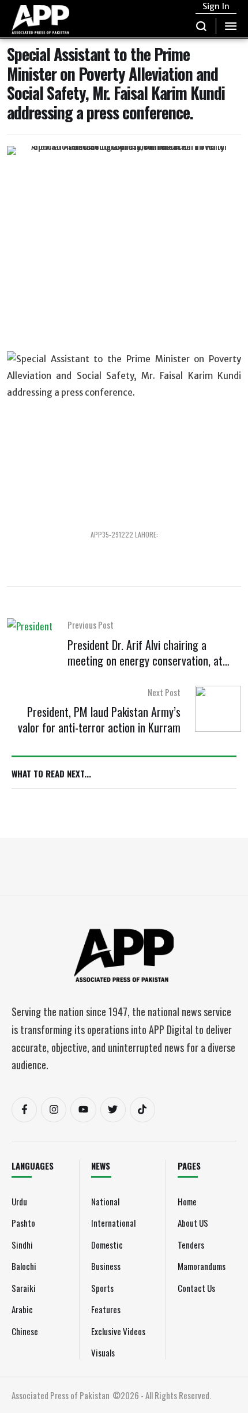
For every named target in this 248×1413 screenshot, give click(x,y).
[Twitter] (113, 1109)
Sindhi (22, 1244)
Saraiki (24, 1288)
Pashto (23, 1222)
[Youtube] (83, 1109)
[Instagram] (53, 1109)
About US (193, 1222)
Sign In (216, 6)
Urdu (19, 1201)
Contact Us (196, 1288)
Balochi (24, 1266)
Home (187, 1201)
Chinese (25, 1331)
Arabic (22, 1309)
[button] (201, 26)
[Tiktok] (142, 1109)
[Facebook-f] (24, 1109)
